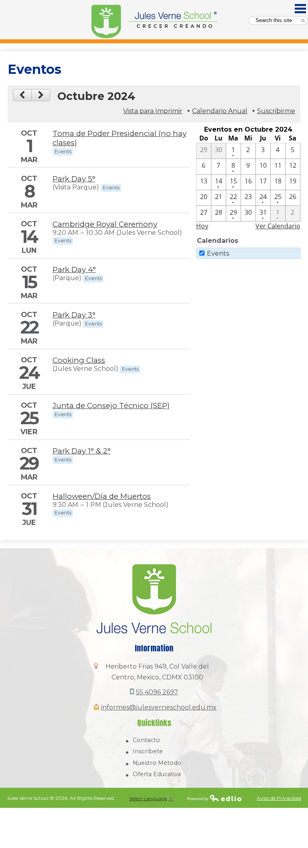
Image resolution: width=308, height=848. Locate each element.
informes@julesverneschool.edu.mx (159, 707)
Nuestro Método (157, 763)
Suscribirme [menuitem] (276, 111)
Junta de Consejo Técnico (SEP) (111, 405)
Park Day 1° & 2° (82, 451)
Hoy (202, 226)
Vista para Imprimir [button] (152, 111)
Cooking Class (79, 360)
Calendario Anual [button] (219, 111)
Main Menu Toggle (300, 8)
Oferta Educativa (157, 774)
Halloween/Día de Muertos (102, 496)
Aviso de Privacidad (279, 798)
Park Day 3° (74, 314)
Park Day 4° (74, 269)
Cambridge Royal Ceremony (105, 224)
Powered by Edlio (215, 798)
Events (218, 253)
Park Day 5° (74, 178)
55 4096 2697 (157, 692)
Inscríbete (148, 751)
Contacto (146, 740)
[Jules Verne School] (154, 21)
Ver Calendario (277, 226)
